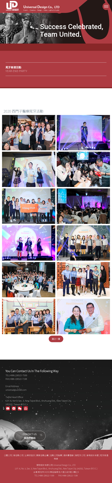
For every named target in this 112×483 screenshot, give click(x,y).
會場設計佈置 (92, 455)
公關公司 (8, 455)
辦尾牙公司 (80, 455)
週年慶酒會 (68, 455)
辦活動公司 (18, 455)
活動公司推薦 (56, 455)
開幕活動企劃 (42, 455)
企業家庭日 (30, 455)
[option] (56, 22)
